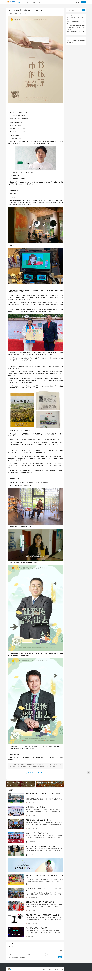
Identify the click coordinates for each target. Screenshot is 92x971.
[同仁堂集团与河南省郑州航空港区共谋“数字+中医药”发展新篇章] (16, 893)
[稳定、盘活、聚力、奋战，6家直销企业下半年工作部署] (16, 919)
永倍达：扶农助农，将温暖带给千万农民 (38, 833)
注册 (79, 2)
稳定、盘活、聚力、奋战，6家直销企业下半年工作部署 (42, 915)
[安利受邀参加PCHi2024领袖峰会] (16, 811)
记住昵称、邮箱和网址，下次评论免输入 (18, 957)
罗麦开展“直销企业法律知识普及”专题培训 (38, 820)
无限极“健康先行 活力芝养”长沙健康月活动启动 (40, 902)
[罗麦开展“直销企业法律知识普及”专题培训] (16, 824)
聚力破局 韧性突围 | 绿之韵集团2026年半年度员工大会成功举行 (44, 795)
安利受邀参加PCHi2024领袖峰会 (36, 807)
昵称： (10, 954)
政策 (34, 2)
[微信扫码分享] (55, 969)
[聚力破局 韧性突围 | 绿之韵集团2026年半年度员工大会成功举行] (16, 798)
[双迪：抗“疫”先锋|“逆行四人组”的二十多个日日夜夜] (16, 850)
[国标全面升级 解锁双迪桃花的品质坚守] (16, 932)
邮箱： (29, 954)
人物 (23, 2)
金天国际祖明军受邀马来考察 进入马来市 (76, 25)
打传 (31, 2)
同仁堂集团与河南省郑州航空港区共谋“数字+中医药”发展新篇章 (44, 889)
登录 (76, 2)
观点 (27, 2)
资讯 (19, 2)
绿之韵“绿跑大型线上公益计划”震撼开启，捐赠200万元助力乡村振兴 (44, 876)
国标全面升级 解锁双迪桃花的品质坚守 (37, 928)
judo (8, 13)
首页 (7, 6)
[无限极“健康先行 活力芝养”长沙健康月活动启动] (16, 906)
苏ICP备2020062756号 (52, 967)
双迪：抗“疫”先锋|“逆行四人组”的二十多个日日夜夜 (41, 846)
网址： (47, 954)
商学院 (38, 2)
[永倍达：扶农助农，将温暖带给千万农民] (16, 837)
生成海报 (51, 969)
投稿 (84, 2)
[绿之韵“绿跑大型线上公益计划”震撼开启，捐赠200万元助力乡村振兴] (16, 879)
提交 (60, 957)
